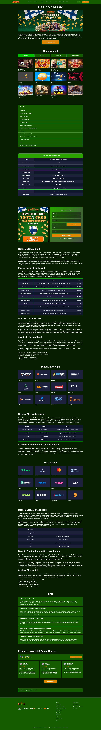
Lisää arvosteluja (50, 681)
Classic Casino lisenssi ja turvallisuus (28, 136)
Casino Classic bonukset (26, 125)
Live (41, 55)
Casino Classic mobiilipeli (26, 133)
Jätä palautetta (76, 657)
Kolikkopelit (74, 55)
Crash (57, 55)
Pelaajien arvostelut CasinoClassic (28, 145)
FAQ (21, 142)
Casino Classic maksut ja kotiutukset (28, 128)
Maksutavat (22, 131)
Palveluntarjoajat (24, 122)
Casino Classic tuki (24, 139)
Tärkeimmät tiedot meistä (26, 113)
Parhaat (25, 55)
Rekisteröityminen (24, 116)
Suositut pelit (23, 110)
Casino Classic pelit (24, 119)
